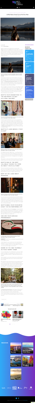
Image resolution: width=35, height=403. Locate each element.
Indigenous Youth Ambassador (6, 125)
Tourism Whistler (5, 46)
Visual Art (22, 12)
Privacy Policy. (25, 400)
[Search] (1, 7)
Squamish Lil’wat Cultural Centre (7, 289)
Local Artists (19, 12)
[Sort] (29, 47)
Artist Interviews (11, 12)
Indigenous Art (15, 12)
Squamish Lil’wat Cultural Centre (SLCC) (11, 81)
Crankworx (14, 209)
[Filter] (27, 47)
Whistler (25, 12)
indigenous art (4, 299)
